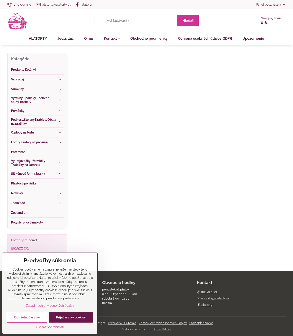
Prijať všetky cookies (71, 317)
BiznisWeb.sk (162, 329)
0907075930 (20, 248)
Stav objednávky (201, 323)
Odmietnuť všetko (27, 317)
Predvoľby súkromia (122, 323)
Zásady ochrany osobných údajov (163, 323)
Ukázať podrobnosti (50, 327)
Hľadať (187, 20)
